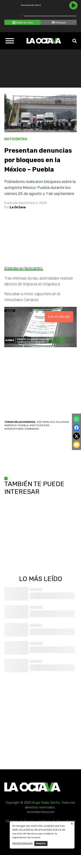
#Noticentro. (39, 425)
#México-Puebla (16, 425)
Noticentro (15, 139)
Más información (22, 843)
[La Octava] (44, 40)
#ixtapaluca (46, 421)
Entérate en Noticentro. (23, 268)
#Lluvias (62, 421)
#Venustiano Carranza (21, 428)
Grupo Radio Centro (46, 803)
